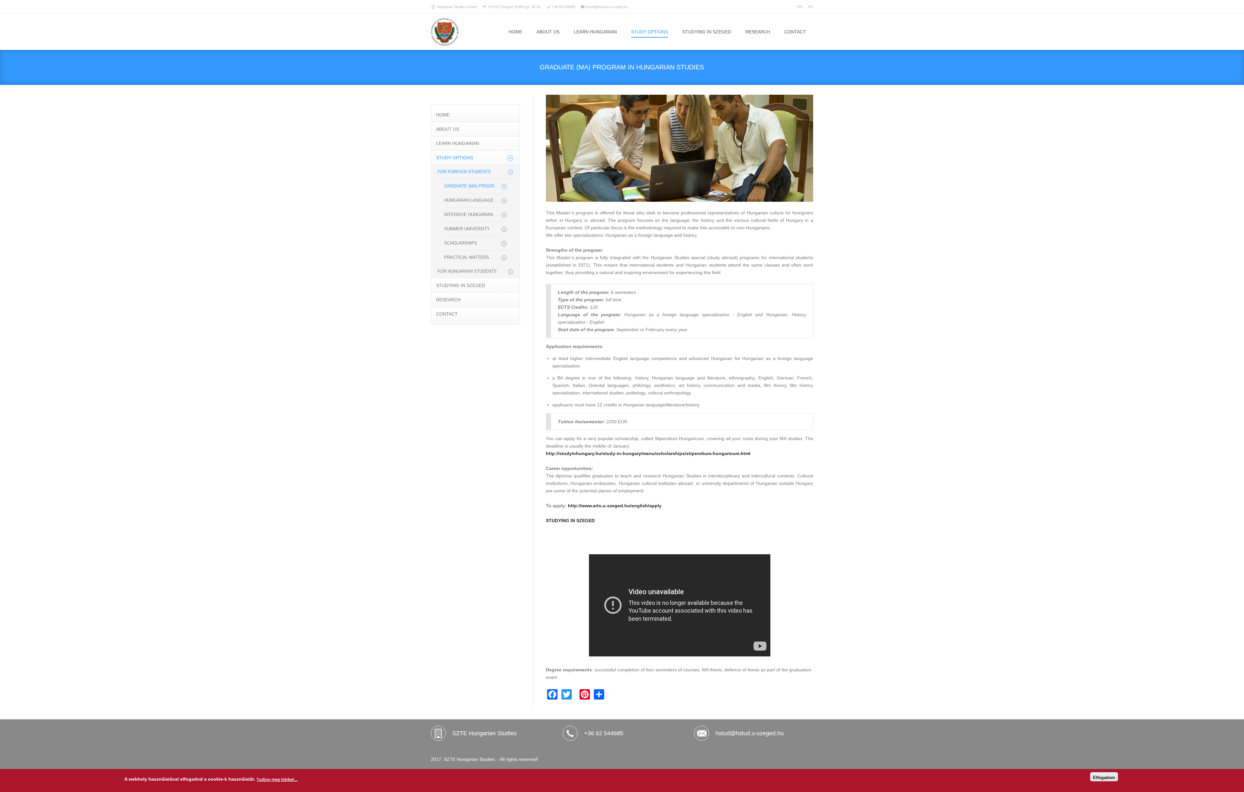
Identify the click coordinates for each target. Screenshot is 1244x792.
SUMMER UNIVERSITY (467, 229)
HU (810, 6)
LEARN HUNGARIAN (595, 31)
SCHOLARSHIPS (460, 243)
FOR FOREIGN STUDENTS (464, 172)
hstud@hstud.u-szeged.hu (750, 733)
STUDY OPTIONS (649, 31)
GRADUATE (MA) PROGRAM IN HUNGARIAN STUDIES (475, 186)
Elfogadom (1104, 777)
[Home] (444, 32)
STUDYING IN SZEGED (706, 31)
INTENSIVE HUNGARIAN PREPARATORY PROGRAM (475, 214)
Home (515, 31)
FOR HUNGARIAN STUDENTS (467, 271)
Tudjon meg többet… (277, 779)
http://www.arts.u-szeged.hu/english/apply (615, 505)
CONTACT (795, 31)
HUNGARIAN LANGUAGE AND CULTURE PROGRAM (475, 200)
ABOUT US (547, 31)
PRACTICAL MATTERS (466, 257)
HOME (443, 114)
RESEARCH (757, 31)
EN (799, 6)
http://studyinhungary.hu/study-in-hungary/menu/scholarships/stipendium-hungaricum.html (648, 453)
